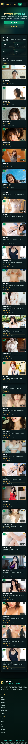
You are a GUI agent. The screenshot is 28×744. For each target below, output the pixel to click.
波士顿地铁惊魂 (7, 214)
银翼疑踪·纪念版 (7, 663)
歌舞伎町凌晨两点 (7, 570)
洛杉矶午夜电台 (7, 283)
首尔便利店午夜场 (7, 184)
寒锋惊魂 (5, 640)
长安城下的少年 (6, 163)
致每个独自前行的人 (8, 593)
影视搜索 (3, 713)
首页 (2, 697)
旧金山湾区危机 (7, 431)
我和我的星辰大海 (7, 122)
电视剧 (2, 721)
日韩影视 (3, 702)
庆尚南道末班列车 (7, 547)
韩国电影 (3, 732)
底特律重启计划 (6, 142)
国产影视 (3, 699)
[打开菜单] (24, 4)
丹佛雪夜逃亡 (6, 616)
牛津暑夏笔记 (6, 101)
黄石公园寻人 (6, 408)
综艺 (2, 724)
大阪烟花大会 (6, 330)
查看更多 (6, 63)
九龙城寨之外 (6, 455)
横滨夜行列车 (6, 501)
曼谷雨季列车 (6, 80)
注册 (15, 4)
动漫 (2, 727)
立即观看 (15, 22)
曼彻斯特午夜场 (7, 260)
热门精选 (3, 705)
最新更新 (3, 707)
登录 (20, 4)
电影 (2, 719)
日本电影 (3, 729)
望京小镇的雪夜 (7, 376)
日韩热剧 (15, 26)
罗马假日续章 (6, 237)
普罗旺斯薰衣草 (7, 307)
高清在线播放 (4, 710)
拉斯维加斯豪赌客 (7, 353)
